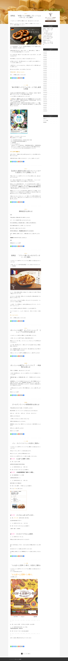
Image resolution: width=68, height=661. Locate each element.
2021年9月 (45, 105)
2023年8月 (45, 81)
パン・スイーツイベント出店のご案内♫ (25, 443)
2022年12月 (45, 92)
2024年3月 (45, 74)
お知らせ (25, 13)
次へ (29, 653)
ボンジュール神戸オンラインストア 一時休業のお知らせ (25, 366)
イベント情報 (26, 85)
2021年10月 (45, 103)
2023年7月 (45, 83)
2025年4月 (45, 61)
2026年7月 (45, 52)
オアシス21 (16, 517)
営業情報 (25, 363)
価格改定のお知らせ (26, 211)
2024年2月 (45, 76)
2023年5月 (45, 87)
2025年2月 (45, 63)
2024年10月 (45, 66)
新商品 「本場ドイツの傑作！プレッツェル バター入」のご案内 (26, 16)
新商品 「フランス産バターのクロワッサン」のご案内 (25, 256)
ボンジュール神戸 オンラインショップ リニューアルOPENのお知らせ (25, 331)
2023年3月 (45, 88)
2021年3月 (45, 109)
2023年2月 (45, 90)
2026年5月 (45, 53)
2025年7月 (45, 57)
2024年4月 (45, 72)
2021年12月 (45, 99)
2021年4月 (45, 107)
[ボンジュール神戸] (50, 21)
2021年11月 (45, 101)
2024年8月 (45, 68)
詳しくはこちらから (14, 315)
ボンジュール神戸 (18, 659)
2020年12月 (45, 111)
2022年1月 (45, 98)
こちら (15, 488)
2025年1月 (45, 64)
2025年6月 (45, 59)
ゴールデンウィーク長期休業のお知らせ (25, 404)
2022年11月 (45, 94)
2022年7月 (45, 96)
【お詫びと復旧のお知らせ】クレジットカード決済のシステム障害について (25, 171)
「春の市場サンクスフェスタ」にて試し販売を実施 (26, 88)
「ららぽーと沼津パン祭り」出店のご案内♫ (26, 565)
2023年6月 (45, 85)
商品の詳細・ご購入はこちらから (17, 72)
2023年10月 (45, 79)
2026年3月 (45, 55)
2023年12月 (45, 77)
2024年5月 (45, 70)
